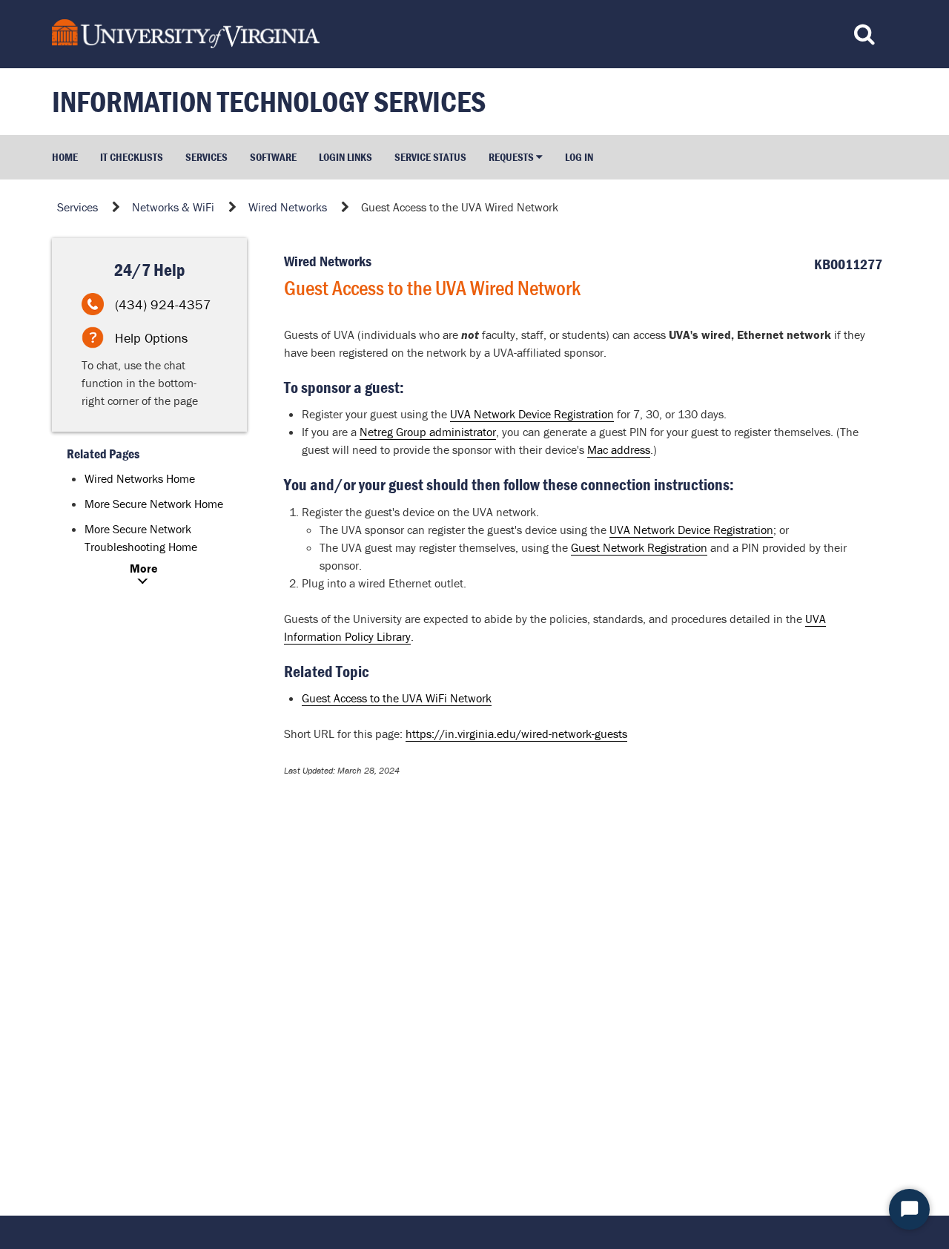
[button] (515, 157)
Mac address (618, 449)
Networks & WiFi (173, 207)
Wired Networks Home (140, 478)
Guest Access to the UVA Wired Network (459, 207)
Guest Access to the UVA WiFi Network (397, 698)
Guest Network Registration (639, 547)
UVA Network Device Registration (532, 413)
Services (77, 207)
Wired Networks (287, 207)
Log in (579, 157)
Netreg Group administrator (428, 431)
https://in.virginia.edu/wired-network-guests (516, 733)
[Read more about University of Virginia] (366, 33)
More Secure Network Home (154, 503)
